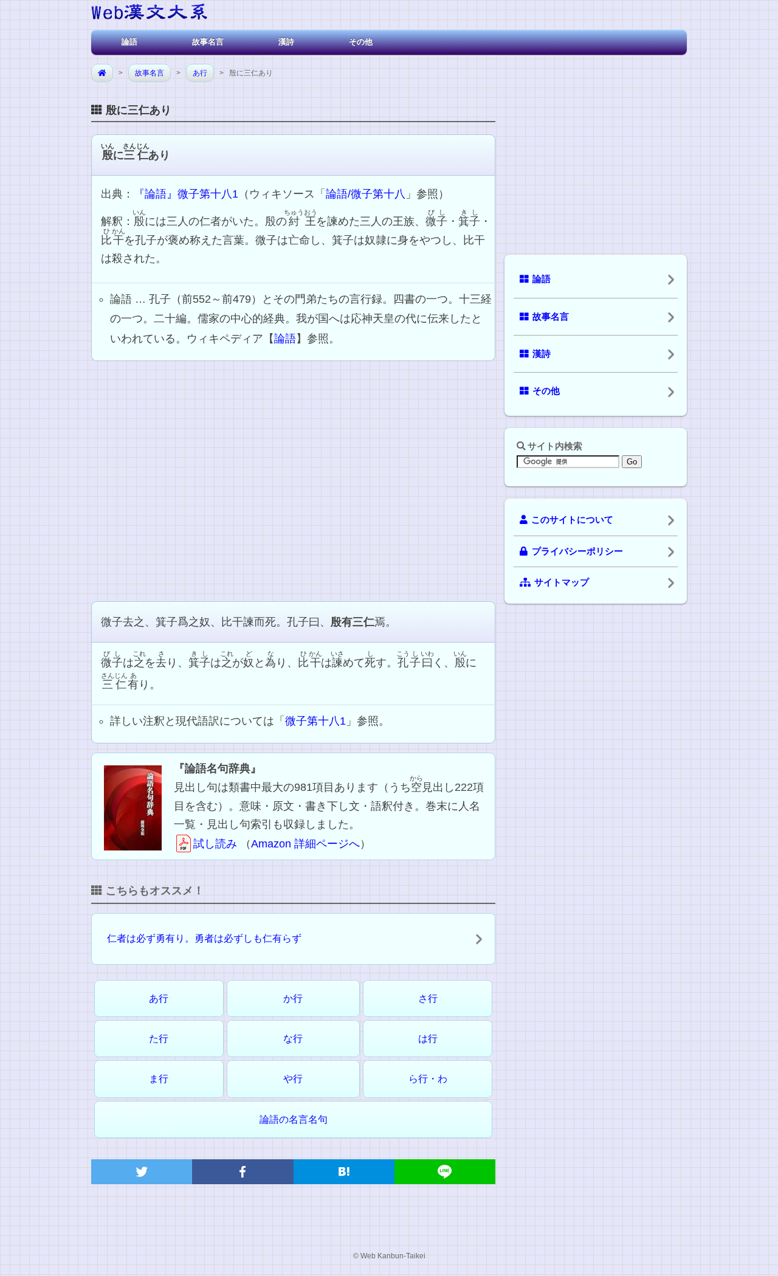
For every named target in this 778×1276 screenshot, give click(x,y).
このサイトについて (572, 520)
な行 (293, 1038)
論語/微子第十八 (365, 194)
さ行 (428, 998)
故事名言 (208, 41)
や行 (293, 1079)
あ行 (200, 73)
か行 (293, 998)
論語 (129, 41)
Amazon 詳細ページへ (305, 844)
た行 (158, 1038)
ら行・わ (427, 1079)
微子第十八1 (315, 721)
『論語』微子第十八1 (186, 194)
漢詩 (286, 41)
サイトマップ (561, 582)
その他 (361, 41)
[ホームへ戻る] (149, 14)
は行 (428, 1038)
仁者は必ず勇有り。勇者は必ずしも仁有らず (204, 938)
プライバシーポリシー (577, 551)
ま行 (158, 1079)
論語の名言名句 (294, 1119)
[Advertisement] (293, 480)
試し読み (215, 844)
